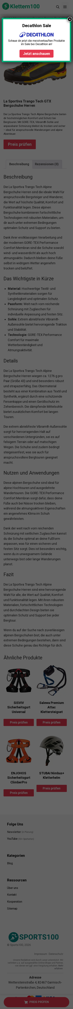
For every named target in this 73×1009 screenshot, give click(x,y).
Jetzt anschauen (36, 54)
